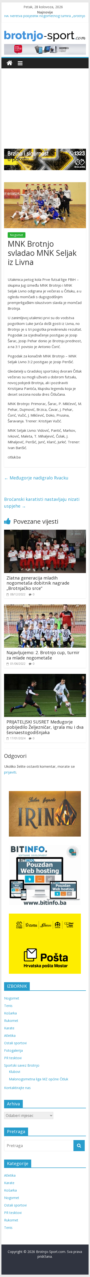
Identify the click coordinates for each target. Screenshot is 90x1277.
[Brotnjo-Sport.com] (9, 63)
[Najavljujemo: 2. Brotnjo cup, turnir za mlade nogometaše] (45, 607)
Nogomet (16, 235)
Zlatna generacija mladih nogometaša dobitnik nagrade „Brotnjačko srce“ (37, 583)
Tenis (8, 1005)
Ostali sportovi (15, 1043)
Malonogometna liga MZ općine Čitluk (38, 1079)
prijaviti (10, 772)
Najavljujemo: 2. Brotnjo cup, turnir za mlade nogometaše (42, 655)
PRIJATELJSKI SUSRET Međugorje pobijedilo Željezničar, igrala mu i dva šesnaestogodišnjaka (45, 727)
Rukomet (11, 1020)
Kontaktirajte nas (17, 1087)
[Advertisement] (45, 105)
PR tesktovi (13, 1058)
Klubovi (14, 1071)
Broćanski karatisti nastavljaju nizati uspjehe (41, 502)
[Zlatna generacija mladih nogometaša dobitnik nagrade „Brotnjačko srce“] (45, 532)
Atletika (10, 1035)
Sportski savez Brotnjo (21, 1065)
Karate (9, 1028)
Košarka (10, 1013)
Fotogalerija (13, 1050)
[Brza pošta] (45, 159)
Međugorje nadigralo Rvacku (36, 478)
